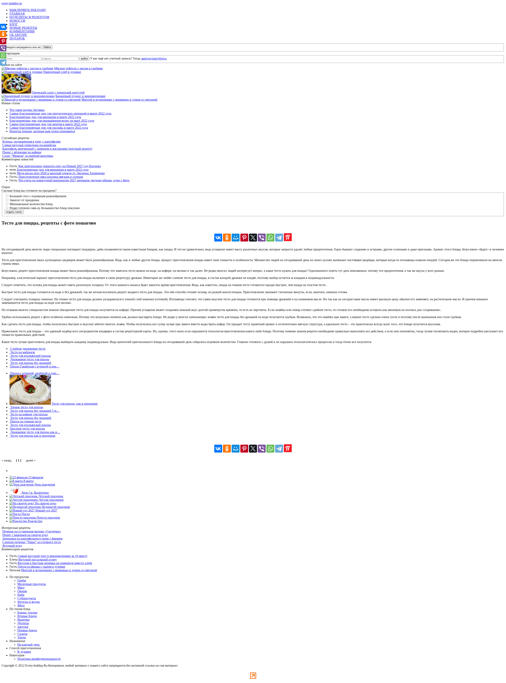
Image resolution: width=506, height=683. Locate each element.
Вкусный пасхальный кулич (37, 559)
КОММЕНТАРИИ (22, 31)
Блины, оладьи (27, 612)
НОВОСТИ (17, 20)
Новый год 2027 (46, 510)
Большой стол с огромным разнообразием (37, 196)
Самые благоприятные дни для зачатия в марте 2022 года (48, 124)
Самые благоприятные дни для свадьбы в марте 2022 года (48, 127)
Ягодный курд (12, 545)
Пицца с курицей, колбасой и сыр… (34, 373)
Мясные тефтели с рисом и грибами (78, 68)
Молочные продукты (31, 584)
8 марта (28, 481)
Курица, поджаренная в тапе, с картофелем (31, 141)
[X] (253, 238)
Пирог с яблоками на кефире (21, 152)
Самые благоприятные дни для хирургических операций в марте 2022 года (60, 113)
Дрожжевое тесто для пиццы (29, 359)
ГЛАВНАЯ (17, 13)
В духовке (24, 651)
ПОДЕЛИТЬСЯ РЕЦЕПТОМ (29, 17)
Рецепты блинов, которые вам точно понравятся (42, 131)
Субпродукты (26, 598)
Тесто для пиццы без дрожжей (30, 363)
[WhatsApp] (270, 238)
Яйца (21, 605)
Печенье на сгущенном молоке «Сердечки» (31, 531)
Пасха (25, 514)
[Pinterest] (244, 238)
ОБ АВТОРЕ (18, 35)
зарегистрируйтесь (153, 58)
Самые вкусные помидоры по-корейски (29, 145)
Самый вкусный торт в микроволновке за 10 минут (52, 556)
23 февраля (35, 477)
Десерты (23, 623)
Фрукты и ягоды (28, 601)
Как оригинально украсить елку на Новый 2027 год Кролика (59, 166)
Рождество (34, 521)
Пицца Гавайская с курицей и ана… (34, 366)
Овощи (22, 591)
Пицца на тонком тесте (25, 421)
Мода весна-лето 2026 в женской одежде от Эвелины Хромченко (61, 173)
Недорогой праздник (55, 507)
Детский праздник (50, 496)
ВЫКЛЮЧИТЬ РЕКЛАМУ (27, 10)
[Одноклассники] (227, 238)
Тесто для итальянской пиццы (30, 355)
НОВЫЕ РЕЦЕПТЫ (23, 27)
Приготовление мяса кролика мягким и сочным (50, 176)
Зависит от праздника (24, 200)
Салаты (22, 634)
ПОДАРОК (17, 38)
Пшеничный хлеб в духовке (62, 72)
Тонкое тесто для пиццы (26, 407)
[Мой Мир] (236, 238)
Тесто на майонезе (22, 352)
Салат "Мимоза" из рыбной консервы (27, 155)
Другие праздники (51, 499)
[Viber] (262, 238)
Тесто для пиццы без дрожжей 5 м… (34, 410)
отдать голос (14, 211)
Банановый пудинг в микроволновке (81, 96)
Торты (21, 637)
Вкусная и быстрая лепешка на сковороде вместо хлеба (55, 563)
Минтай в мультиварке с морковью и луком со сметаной (119, 99)
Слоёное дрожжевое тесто (27, 348)
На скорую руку (45, 503)
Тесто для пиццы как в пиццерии (32, 435)
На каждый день (28, 644)
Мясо (21, 587)
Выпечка (23, 619)
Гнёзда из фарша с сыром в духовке (41, 566)
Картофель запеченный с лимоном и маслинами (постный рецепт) (47, 148)
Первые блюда (27, 630)
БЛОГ (13, 24)
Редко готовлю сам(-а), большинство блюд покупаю (44, 208)
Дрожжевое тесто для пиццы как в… (34, 432)
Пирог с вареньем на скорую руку (25, 535)
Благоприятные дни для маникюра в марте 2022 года (45, 117)
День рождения (44, 484)
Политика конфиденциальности (39, 658)
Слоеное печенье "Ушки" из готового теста (31, 542)
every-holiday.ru (12, 3)
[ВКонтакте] (218, 238)
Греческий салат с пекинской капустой (58, 92)
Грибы (21, 580)
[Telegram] (279, 238)
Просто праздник (48, 517)
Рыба (20, 594)
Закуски (22, 626)
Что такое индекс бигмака (26, 110)
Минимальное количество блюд (31, 204)
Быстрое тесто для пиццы (27, 428)
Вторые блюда (27, 616)
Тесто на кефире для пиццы (28, 414)
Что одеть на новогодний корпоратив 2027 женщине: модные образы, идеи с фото (73, 180)
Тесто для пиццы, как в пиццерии (74, 403)
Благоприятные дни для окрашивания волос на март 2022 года (51, 120)
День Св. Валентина (34, 492)
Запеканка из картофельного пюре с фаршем (32, 538)
